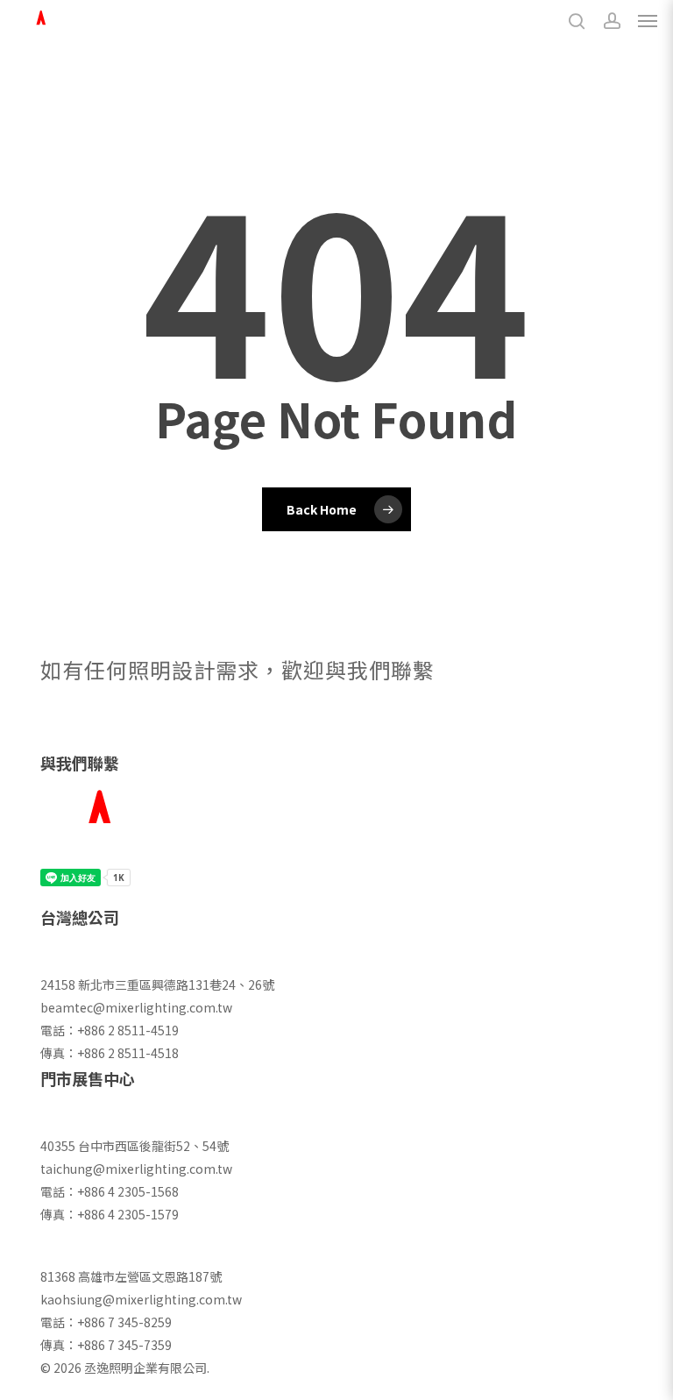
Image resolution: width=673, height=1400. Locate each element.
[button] (647, 21)
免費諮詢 (89, 726)
